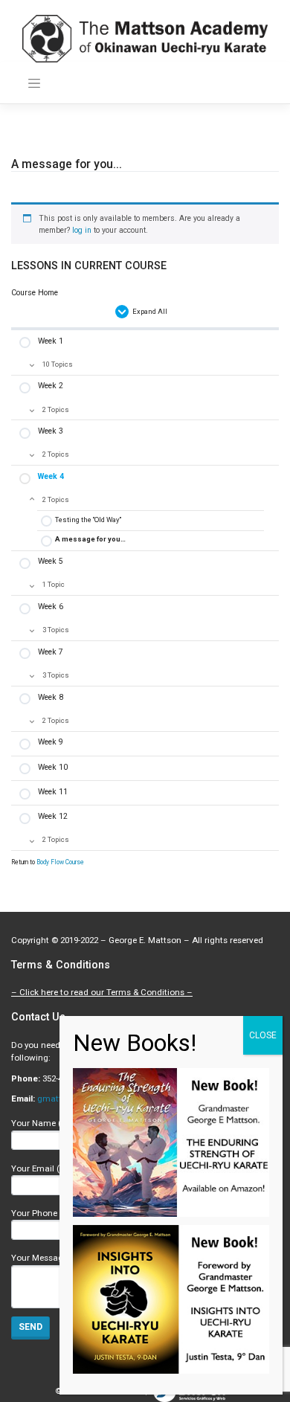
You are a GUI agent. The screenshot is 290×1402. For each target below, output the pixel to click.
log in (81, 230)
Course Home (34, 293)
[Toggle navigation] (34, 83)
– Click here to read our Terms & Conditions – (102, 992)
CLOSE (263, 1035)
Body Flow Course (60, 862)
